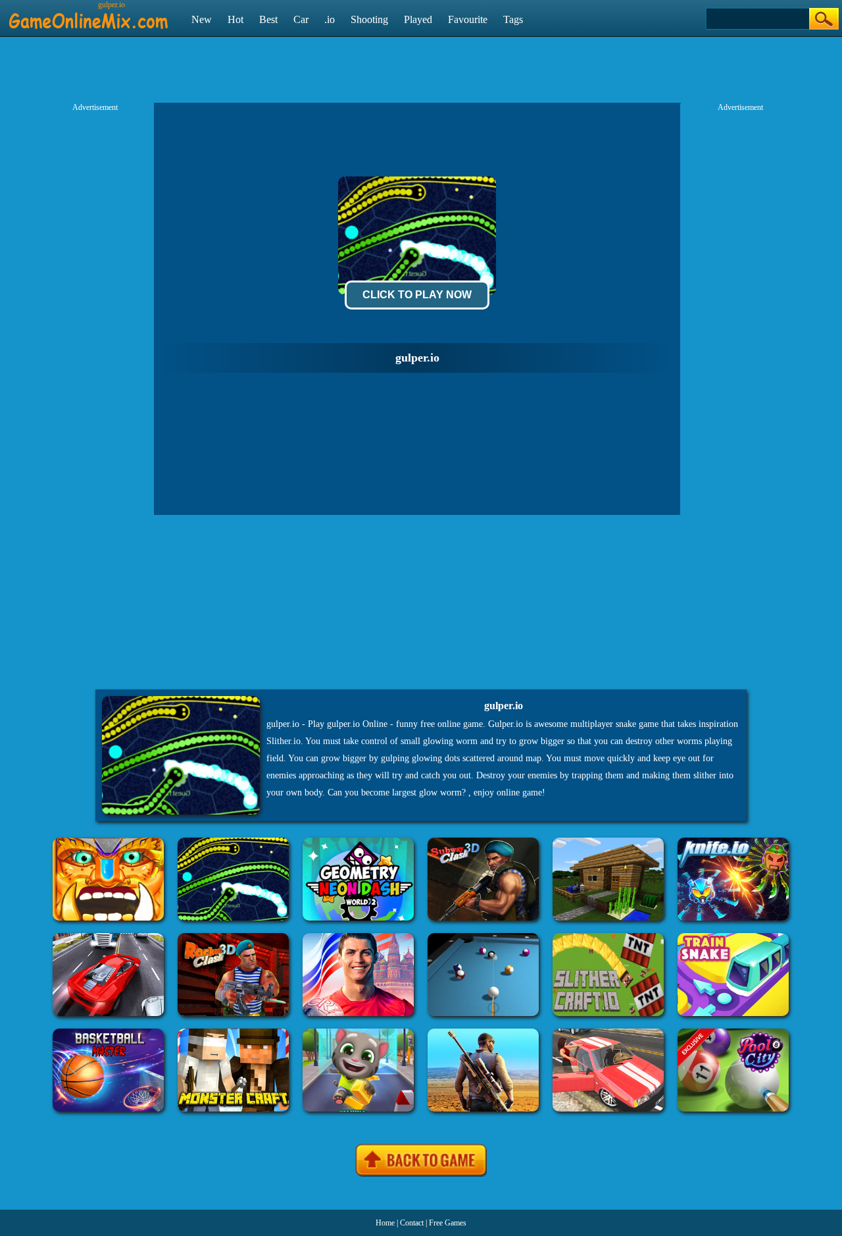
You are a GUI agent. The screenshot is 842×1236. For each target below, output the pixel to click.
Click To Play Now (417, 294)
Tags (513, 19)
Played (418, 19)
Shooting (369, 19)
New (201, 19)
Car (301, 19)
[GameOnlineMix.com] (88, 15)
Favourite (467, 19)
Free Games (447, 1222)
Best (268, 19)
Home (385, 1222)
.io (329, 19)
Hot (235, 19)
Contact (412, 1222)
